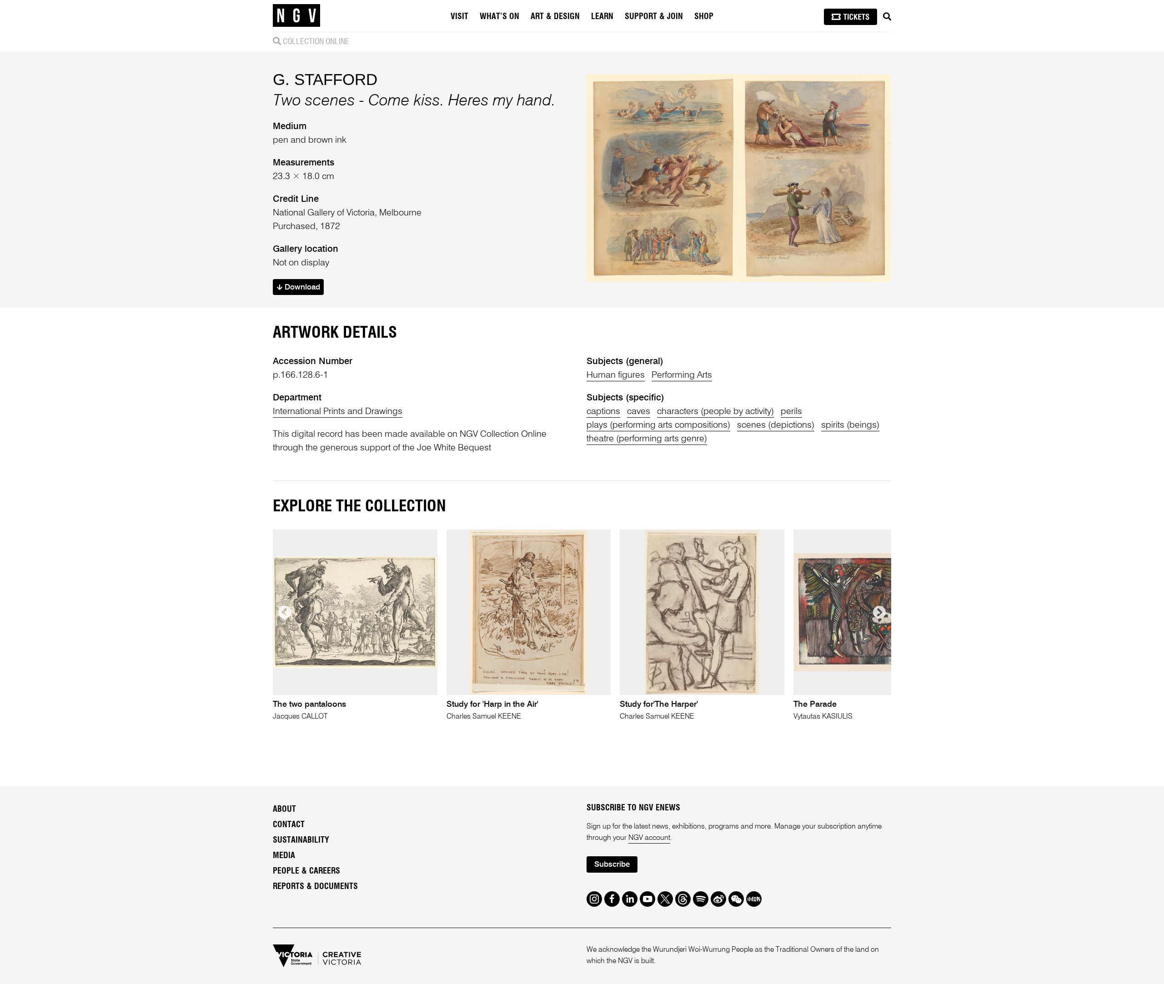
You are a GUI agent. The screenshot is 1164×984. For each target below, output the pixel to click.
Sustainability (301, 840)
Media (284, 856)
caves (638, 411)
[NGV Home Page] (296, 16)
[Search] (887, 17)
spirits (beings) (850, 425)
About (284, 809)
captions (603, 411)
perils (791, 411)
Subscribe (612, 865)
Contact (289, 825)
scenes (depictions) (775, 425)
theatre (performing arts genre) (647, 439)
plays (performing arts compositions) (658, 425)
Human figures (616, 375)
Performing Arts (682, 375)
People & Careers (306, 871)
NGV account (649, 838)
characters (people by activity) (715, 411)
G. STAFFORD (325, 79)
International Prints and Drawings (337, 411)
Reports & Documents (315, 887)
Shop (703, 17)
